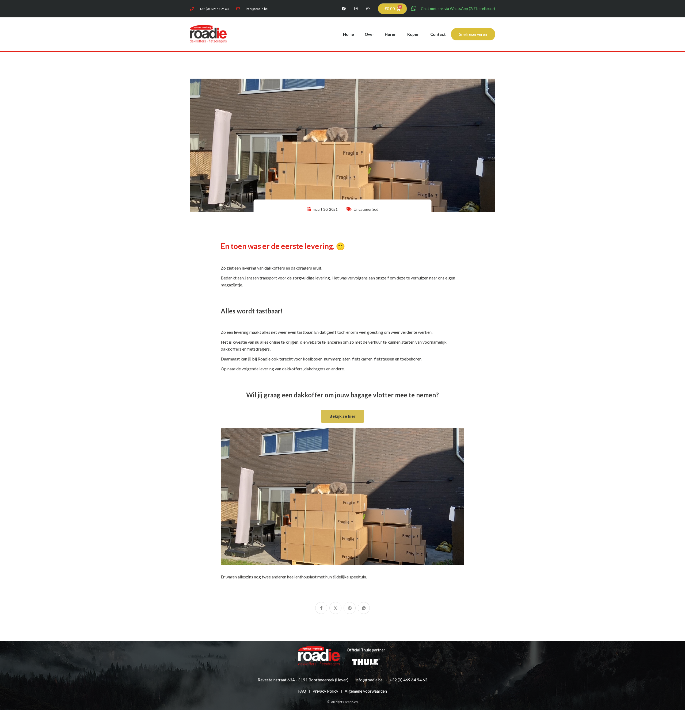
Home (348, 34)
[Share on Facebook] (321, 608)
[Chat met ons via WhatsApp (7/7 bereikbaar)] (414, 8)
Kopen (413, 34)
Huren (391, 34)
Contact (438, 34)
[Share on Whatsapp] (364, 608)
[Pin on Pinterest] (350, 608)
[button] (342, 416)
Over (369, 34)
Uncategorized (366, 209)
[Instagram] (356, 9)
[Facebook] (344, 9)
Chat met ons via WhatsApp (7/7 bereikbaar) (458, 8)
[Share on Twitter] (335, 608)
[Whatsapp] (368, 9)
